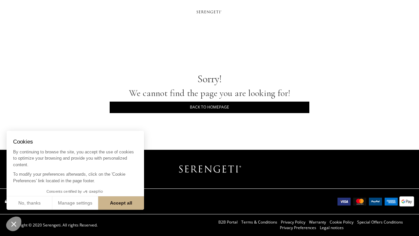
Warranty (317, 222)
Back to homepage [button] (209, 107)
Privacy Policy (293, 222)
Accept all (121, 203)
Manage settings (75, 203)
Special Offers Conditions (380, 222)
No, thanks (29, 203)
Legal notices (332, 227)
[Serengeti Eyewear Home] (209, 11)
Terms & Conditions (259, 222)
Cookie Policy (342, 222)
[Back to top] (403, 219)
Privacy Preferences (298, 227)
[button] (14, 224)
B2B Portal (228, 222)
